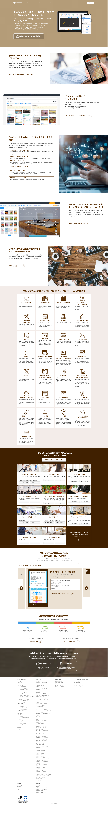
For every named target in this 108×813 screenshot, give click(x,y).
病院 (37, 719)
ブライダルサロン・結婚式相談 (42, 699)
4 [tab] (40, 572)
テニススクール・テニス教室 (42, 761)
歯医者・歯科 (38, 722)
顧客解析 (21, 716)
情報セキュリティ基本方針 (41, 789)
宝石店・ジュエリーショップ (42, 698)
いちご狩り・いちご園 (40, 777)
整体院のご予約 (48, 564)
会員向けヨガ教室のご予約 (36, 564)
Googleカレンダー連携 (24, 695)
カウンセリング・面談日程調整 (42, 730)
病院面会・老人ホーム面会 (41, 720)
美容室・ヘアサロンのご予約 (75, 564)
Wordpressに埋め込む (23, 688)
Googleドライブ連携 (21, 729)
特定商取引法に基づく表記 (41, 787)
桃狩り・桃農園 (39, 778)
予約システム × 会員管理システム (18, 156)
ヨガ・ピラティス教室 (40, 757)
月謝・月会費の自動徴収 (24, 717)
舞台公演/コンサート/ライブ (79, 685)
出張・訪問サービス (40, 744)
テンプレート (33, 2)
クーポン (21, 724)
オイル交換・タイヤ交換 (41, 691)
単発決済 (21, 720)
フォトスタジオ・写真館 (41, 693)
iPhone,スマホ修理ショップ (41, 739)
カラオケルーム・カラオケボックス (43, 713)
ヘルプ (18, 787)
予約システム (20, 685)
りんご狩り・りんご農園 (41, 773)
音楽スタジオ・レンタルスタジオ (42, 695)
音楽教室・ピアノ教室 (40, 767)
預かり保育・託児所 (40, 756)
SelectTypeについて (21, 681)
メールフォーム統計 (23, 707)
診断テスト (27, 175)
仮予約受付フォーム (59, 685)
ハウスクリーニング (40, 753)
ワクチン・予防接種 (40, 723)
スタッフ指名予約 (23, 692)
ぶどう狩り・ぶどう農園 (41, 771)
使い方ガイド (51, 2)
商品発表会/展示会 (77, 683)
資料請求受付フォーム (59, 682)
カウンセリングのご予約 (35, 565)
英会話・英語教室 (39, 765)
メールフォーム (13, 175)
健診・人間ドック (39, 724)
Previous (21, 588)
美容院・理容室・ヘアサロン (42, 703)
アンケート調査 (20, 710)
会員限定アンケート (23, 711)
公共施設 (38, 681)
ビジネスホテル (39, 768)
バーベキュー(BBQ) (40, 712)
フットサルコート (39, 717)
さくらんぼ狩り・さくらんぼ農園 (42, 775)
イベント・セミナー (40, 734)
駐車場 (37, 686)
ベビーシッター (39, 751)
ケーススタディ (20, 726)
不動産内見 (38, 741)
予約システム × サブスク (16, 161)
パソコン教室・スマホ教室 (41, 764)
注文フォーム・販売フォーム (60, 686)
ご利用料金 (19, 682)
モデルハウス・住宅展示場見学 (42, 740)
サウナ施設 (38, 716)
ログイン (84, 2)
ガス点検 (38, 748)
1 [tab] (34, 572)
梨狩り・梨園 (38, 780)
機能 (28, 2)
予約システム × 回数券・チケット (18, 166)
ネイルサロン (38, 702)
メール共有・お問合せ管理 (24, 704)
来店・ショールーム (40, 743)
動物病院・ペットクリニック (42, 726)
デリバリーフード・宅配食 (41, 709)
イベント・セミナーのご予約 (60, 564)
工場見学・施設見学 (40, 685)
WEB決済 (19, 719)
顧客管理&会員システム (22, 714)
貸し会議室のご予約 (23, 565)
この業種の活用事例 (24, 482)
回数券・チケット (23, 723)
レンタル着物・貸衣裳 (40, 705)
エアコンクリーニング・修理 (42, 746)
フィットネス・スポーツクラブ (42, 758)
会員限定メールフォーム (24, 706)
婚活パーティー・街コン (78, 682)
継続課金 (21, 721)
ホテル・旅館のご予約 (23, 564)
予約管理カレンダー (23, 689)
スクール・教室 (39, 754)
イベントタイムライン (23, 702)
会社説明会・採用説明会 (41, 736)
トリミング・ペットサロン (41, 727)
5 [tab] (41, 572)
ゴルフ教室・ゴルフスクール (42, 760)
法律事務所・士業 (39, 729)
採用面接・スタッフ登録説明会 (42, 737)
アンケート (20, 175)
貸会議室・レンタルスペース (42, 682)
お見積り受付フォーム (59, 681)
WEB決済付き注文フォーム (24, 709)
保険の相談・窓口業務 (40, 732)
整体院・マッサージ (40, 696)
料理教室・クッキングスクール (42, 763)
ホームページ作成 (20, 683)
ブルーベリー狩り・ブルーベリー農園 (43, 774)
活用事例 (39, 2)
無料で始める (90, 2)
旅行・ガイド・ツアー (40, 733)
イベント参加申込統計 (23, 700)
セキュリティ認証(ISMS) (41, 792)
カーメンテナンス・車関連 (41, 688)
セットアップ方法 (35, 482)
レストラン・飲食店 (40, 706)
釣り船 (37, 715)
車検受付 (38, 692)
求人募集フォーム (58, 683)
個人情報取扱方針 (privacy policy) (42, 790)
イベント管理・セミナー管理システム (24, 699)
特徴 (24, 2)
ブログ (18, 789)
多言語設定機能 (22, 686)
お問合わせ (19, 785)
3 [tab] (38, 572)
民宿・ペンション (39, 770)
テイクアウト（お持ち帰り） (42, 707)
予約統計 (21, 693)
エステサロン (38, 700)
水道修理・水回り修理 (40, 750)
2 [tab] (36, 572)
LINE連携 (19, 727)
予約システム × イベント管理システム (20, 150)
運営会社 (38, 785)
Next (47, 571)
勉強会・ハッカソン (78, 686)
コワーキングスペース (40, 683)
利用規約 (38, 786)
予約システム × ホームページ (17, 178)
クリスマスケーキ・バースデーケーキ (43, 710)
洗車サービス (38, 689)
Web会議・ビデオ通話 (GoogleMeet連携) (26, 697)
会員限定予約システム (23, 691)
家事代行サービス (39, 747)
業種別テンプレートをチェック (53, 460)
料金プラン (45, 2)
